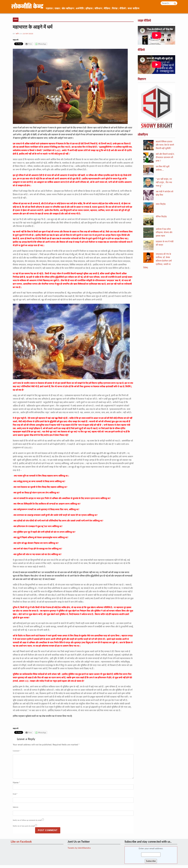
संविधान (98, 8)
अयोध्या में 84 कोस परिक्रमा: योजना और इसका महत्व (164, 232)
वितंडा (115, 8)
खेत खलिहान (68, 8)
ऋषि (17, 33)
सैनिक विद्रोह (161, 217)
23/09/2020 (28, 33)
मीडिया (107, 8)
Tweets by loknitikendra (79, 848)
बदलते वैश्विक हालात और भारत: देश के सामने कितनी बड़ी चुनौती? (165, 145)
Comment (16, 751)
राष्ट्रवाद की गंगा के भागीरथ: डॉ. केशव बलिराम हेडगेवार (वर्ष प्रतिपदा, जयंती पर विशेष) (157, 261)
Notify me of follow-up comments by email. (27, 820)
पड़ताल (49, 8)
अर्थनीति (80, 8)
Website (15, 807)
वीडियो (123, 8)
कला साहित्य (133, 8)
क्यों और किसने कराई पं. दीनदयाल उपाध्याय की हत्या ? (165, 157)
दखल (57, 8)
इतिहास (89, 8)
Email (15, 794)
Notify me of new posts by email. (24, 826)
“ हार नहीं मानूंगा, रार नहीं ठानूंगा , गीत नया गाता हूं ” (164, 182)
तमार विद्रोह (161, 204)
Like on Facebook (21, 841)
